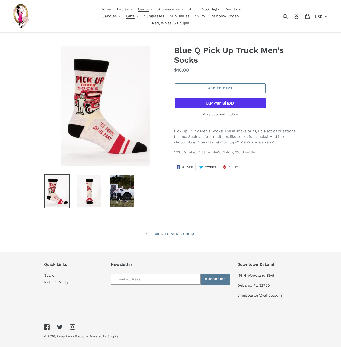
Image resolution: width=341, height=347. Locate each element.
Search (50, 275)
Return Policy (56, 282)
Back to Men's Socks (174, 234)
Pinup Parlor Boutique (72, 336)
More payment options (220, 114)
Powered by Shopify (104, 336)
